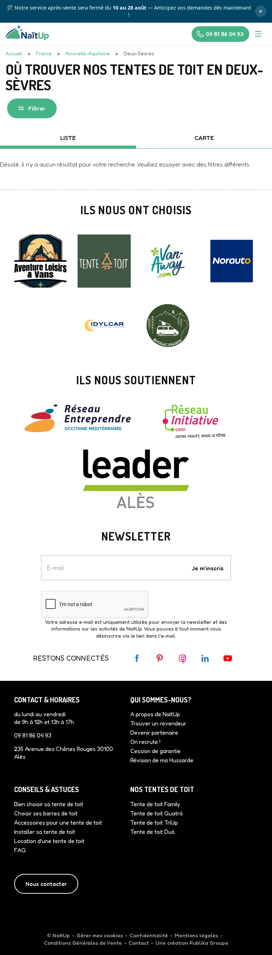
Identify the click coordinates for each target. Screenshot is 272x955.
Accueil (14, 53)
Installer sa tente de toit (44, 831)
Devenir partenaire (154, 732)
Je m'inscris (207, 568)
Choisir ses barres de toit (46, 813)
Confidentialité (149, 935)
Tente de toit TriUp (154, 822)
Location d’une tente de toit (49, 840)
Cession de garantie (155, 751)
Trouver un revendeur (158, 723)
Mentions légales (196, 935)
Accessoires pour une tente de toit (58, 822)
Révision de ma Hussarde (161, 760)
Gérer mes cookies (99, 935)
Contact (139, 942)
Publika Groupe (208, 942)
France (44, 53)
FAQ (20, 850)
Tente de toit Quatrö (156, 813)
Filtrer (36, 108)
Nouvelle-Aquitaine (88, 53)
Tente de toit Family (155, 804)
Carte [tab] (204, 137)
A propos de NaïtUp (155, 714)
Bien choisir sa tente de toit (48, 804)
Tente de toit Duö (152, 831)
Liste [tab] (68, 137)
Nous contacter (46, 883)
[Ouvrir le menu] (258, 34)
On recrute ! (145, 741)
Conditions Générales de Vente (83, 942)
